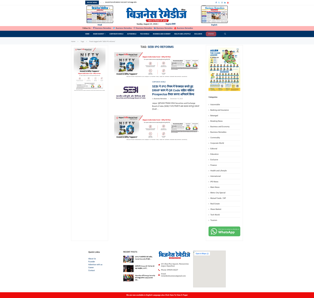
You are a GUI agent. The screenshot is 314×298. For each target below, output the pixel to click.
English (169, 24)
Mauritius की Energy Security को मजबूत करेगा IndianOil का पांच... (145, 278)
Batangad (214, 115)
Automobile (131, 34)
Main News (215, 187)
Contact (91, 270)
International (215, 176)
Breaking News (216, 121)
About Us (92, 259)
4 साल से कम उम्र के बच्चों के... (113, 2)
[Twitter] (219, 3)
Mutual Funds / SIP (218, 198)
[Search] (225, 34)
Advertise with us (95, 264)
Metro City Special (217, 193)
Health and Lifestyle (182, 34)
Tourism (213, 220)
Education (214, 154)
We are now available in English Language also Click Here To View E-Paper (157, 295)
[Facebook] (216, 3)
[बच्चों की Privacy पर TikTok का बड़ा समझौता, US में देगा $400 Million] (128, 268)
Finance (213, 165)
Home (87, 34)
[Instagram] (222, 3)
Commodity (215, 138)
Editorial (213, 149)
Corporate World (116, 34)
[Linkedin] (225, 3)
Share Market (98, 34)
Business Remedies (103, 28)
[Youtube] (228, 3)
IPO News (214, 182)
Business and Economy (161, 34)
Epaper (211, 34)
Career (91, 267)
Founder (91, 262)
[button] (101, 3)
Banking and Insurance (219, 110)
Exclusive (198, 34)
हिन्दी (173, 24)
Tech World (144, 34)
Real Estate (215, 204)
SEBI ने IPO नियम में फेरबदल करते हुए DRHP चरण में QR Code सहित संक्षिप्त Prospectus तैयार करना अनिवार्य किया (173, 90)
